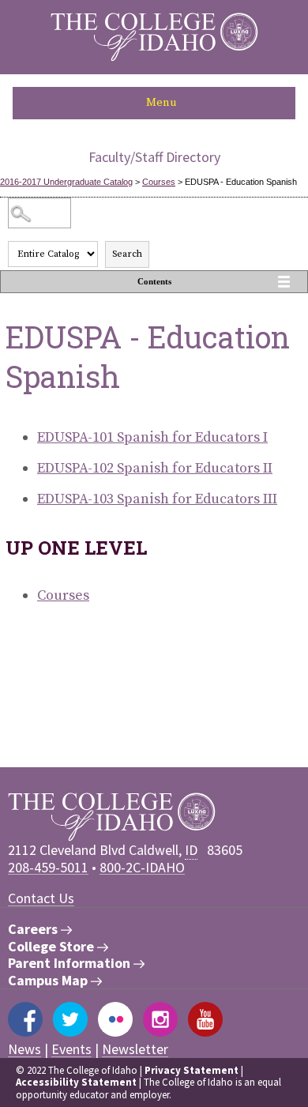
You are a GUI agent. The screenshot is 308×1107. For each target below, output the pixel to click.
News (24, 1049)
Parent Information (70, 963)
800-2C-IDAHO (142, 867)
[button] (154, 103)
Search (127, 254)
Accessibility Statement (76, 1082)
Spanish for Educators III (157, 499)
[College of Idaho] (154, 57)
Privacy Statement (192, 1070)
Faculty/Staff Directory (154, 157)
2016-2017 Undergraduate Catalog (66, 181)
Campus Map (49, 980)
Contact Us (41, 898)
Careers (34, 929)
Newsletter (135, 1049)
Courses (158, 181)
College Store (52, 946)
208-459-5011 (48, 867)
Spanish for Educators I (152, 437)
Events (71, 1049)
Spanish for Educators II (154, 468)
